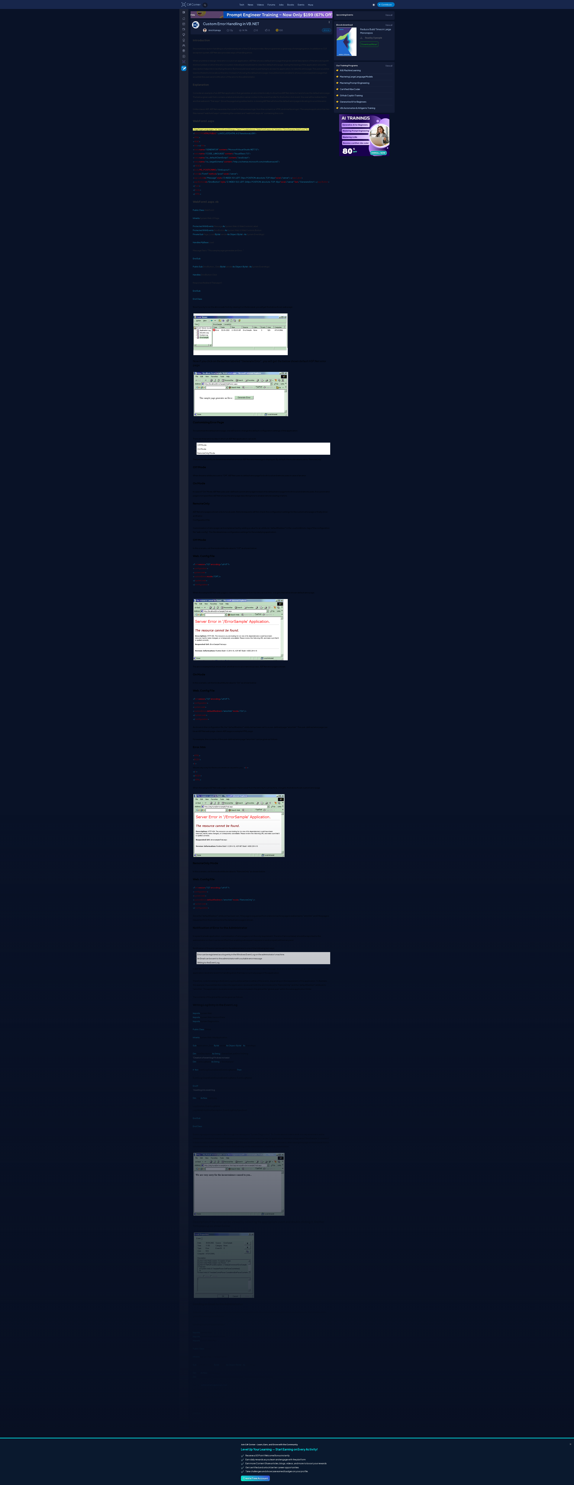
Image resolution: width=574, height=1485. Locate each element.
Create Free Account (255, 1478)
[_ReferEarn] (184, 50)
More (310, 4)
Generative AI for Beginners (353, 101)
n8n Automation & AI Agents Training (357, 108)
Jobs (281, 4)
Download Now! (369, 44)
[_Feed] (184, 18)
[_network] (184, 45)
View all (388, 15)
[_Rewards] (184, 56)
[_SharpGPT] (184, 61)
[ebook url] (346, 55)
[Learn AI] (364, 135)
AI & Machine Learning (350, 70)
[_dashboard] (184, 23)
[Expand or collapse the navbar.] (184, 12)
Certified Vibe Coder (350, 89)
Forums (271, 4)
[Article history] (228, 30)
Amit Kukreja (214, 30)
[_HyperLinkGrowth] (183, 68)
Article (326, 30)
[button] (266, 30)
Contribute (386, 4)
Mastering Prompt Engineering (354, 82)
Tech (241, 4)
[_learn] (184, 34)
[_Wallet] (184, 29)
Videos (260, 4)
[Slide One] (261, 14)
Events (301, 4)
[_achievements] (184, 40)
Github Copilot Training (351, 95)
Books (290, 4)
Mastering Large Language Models (356, 76)
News (250, 4)
